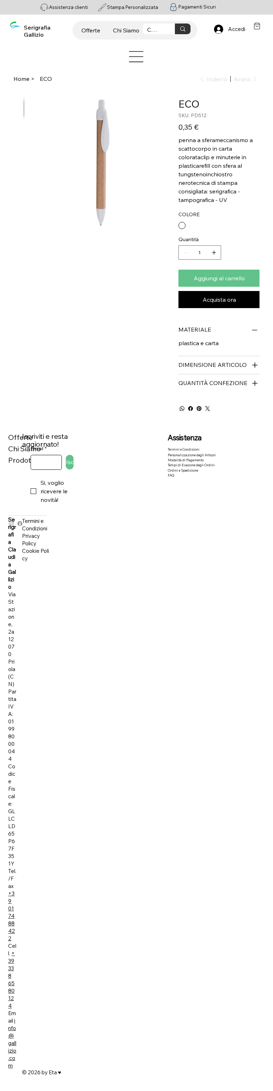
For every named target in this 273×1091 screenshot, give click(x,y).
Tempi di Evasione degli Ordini (191, 465)
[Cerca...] (182, 29)
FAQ (171, 475)
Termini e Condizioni (183, 449)
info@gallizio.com (12, 1043)
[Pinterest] (199, 408)
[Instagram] (11, 523)
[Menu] (136, 57)
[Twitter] (207, 408)
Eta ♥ (55, 1072)
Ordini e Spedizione (183, 470)
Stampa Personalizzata (132, 7)
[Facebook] (190, 408)
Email (39, 448)
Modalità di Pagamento (186, 460)
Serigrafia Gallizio (37, 31)
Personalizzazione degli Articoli (192, 455)
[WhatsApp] (182, 408)
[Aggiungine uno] (214, 252)
